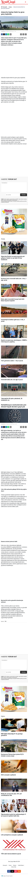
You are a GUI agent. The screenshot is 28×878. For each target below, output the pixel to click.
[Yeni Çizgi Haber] (8, 2)
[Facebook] (2, 34)
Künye (10, 865)
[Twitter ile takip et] (12, 871)
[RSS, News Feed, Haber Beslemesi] (19, 871)
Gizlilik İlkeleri (21, 865)
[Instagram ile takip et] (15, 871)
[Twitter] (4, 34)
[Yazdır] (10, 34)
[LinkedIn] (6, 34)
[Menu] (26, 2)
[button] (21, 34)
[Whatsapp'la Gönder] (8, 34)
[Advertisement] (14, 61)
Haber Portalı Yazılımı (8, 876)
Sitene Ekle (13, 867)
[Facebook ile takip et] (9, 871)
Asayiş (10, 7)
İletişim (14, 865)
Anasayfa (5, 7)
